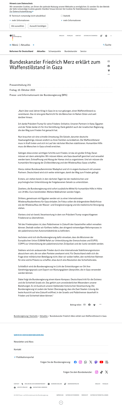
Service (84, 51)
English (61, 35)
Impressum (60, 395)
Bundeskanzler (71, 51)
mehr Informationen (20, 20)
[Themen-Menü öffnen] (33, 45)
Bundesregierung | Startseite (26, 316)
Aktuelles (41, 51)
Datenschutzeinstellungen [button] (99, 395)
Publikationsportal (25, 357)
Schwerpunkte (55, 51)
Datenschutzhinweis (90, 35)
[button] (111, 36)
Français (70, 35)
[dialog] (61, 15)
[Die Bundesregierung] (15, 38)
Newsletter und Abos (24, 341)
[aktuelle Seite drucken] (109, 70)
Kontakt (78, 35)
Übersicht (84, 395)
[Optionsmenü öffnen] (109, 75)
